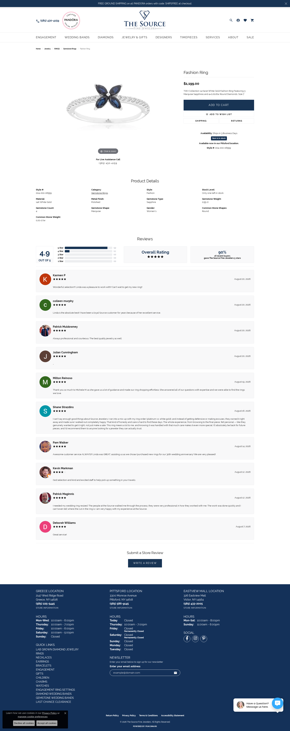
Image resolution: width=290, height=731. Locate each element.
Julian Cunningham (65, 352)
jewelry (47, 49)
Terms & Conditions (148, 715)
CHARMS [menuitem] (41, 681)
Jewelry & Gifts (134, 37)
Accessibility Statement (172, 715)
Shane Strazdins (63, 407)
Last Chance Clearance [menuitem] (53, 701)
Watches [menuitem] (42, 685)
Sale (250, 37)
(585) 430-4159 (108, 163)
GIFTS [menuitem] (39, 673)
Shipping (201, 121)
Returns (236, 121)
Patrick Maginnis (63, 494)
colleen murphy (63, 301)
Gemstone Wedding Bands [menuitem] (55, 697)
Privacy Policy (129, 715)
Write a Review (145, 563)
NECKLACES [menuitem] (44, 657)
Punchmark (151, 726)
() (115, 248)
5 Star (60, 248)
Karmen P (59, 275)
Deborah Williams (64, 522)
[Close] (286, 4)
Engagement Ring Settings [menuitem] (55, 689)
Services (213, 37)
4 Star (60, 251)
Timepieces (189, 37)
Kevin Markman (63, 468)
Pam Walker (60, 442)
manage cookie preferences (32, 716)
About (233, 37)
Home (38, 49)
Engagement (46, 37)
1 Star (60, 261)
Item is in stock (219, 138)
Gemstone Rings (69, 49)
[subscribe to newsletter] (175, 673)
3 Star (60, 254)
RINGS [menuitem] (40, 653)
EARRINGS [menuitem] (42, 661)
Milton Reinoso (62, 378)
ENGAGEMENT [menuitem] (45, 669)
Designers (164, 37)
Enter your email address (125, 666)
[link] (47, 20)
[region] (108, 104)
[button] (231, 20)
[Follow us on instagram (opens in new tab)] (195, 638)
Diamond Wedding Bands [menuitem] (54, 693)
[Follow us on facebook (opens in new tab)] (187, 638)
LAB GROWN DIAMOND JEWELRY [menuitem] (57, 649)
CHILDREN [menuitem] (42, 677)
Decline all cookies (24, 723)
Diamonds (106, 37)
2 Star (60, 258)
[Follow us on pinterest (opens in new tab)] (203, 638)
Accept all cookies (46, 723)
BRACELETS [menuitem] (43, 665)
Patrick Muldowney (65, 326)
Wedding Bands (77, 37)
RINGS (57, 49)
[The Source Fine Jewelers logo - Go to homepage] (145, 20)
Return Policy (112, 715)
